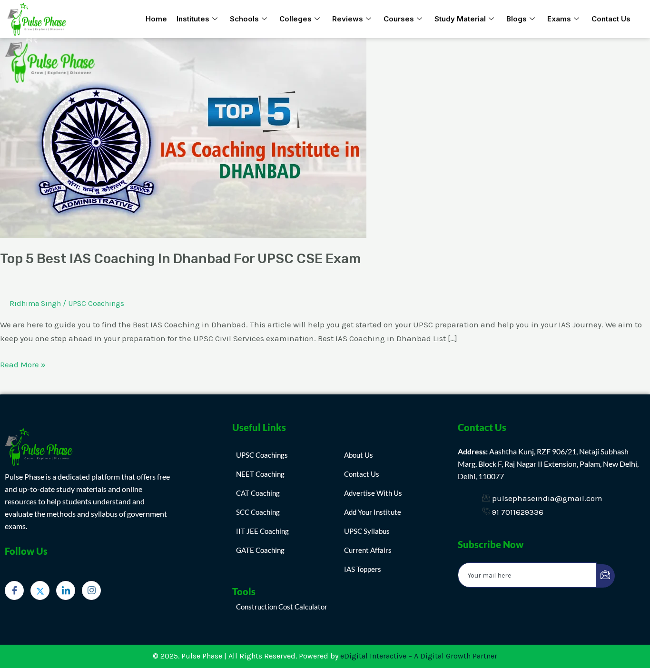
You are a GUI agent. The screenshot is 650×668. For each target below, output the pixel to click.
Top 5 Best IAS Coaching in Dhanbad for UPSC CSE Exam (180, 258)
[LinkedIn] (65, 590)
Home (156, 18)
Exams (559, 18)
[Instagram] (91, 590)
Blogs (516, 18)
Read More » (23, 363)
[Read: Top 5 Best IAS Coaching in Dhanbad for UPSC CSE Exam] (183, 137)
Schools (244, 18)
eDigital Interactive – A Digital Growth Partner (418, 655)
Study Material (460, 18)
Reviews (347, 18)
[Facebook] (14, 590)
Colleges (295, 18)
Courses (399, 18)
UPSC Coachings (96, 303)
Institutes (193, 18)
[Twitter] (39, 590)
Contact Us (610, 18)
